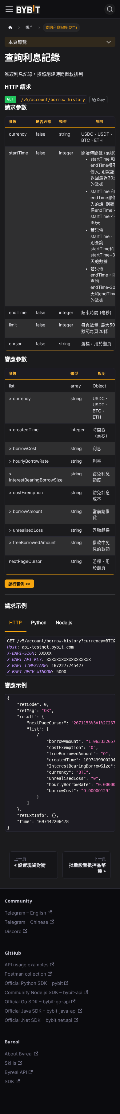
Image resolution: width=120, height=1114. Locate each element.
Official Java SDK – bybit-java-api (41, 1011)
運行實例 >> (19, 584)
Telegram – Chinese (26, 922)
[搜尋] (109, 9)
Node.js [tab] (64, 622)
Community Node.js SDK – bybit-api (43, 992)
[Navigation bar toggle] (9, 9)
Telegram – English (25, 913)
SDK (9, 1081)
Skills (10, 1063)
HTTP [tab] (15, 622)
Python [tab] (38, 622)
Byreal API (16, 1072)
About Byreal (19, 1054)
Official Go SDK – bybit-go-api (37, 1002)
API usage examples (27, 965)
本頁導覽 (17, 42)
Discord (13, 931)
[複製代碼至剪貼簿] (108, 644)
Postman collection (25, 974)
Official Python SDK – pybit (34, 983)
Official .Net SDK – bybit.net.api (38, 1020)
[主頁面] (10, 27)
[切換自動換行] (98, 644)
